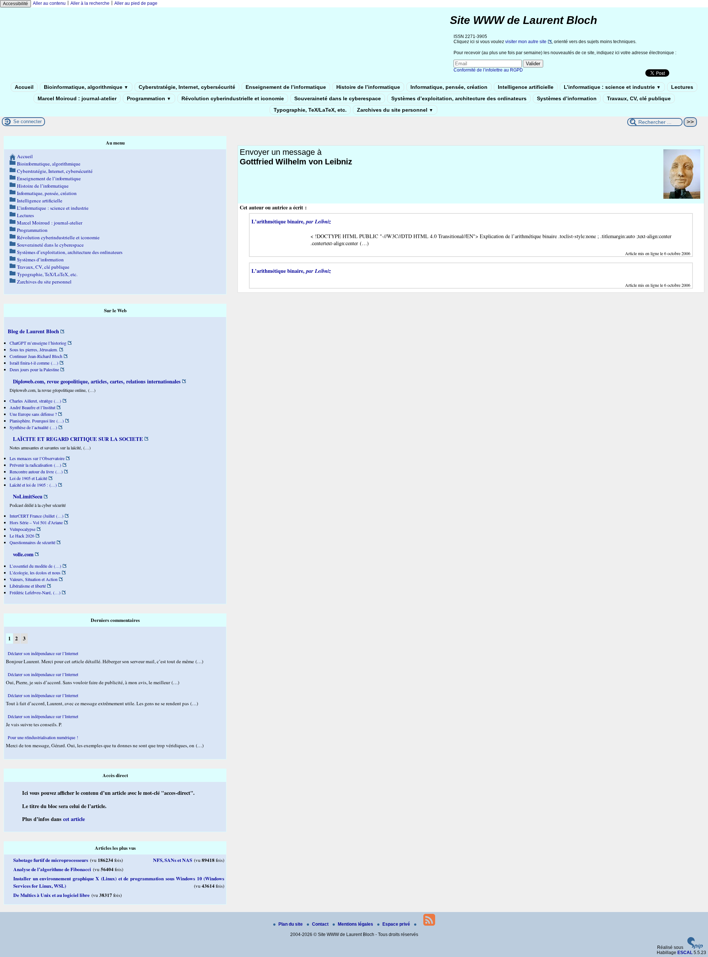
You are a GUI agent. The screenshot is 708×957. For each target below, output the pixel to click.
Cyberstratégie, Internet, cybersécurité (187, 87)
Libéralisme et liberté (28, 586)
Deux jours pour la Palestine (34, 369)
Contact (321, 924)
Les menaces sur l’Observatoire (37, 458)
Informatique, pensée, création (448, 87)
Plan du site (291, 924)
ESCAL (685, 952)
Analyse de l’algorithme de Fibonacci (52, 869)
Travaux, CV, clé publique (639, 98)
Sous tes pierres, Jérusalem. (34, 349)
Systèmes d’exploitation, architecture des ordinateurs (459, 98)
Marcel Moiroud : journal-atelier (77, 98)
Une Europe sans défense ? (33, 414)
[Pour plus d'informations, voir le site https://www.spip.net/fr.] (695, 947)
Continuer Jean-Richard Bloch (36, 356)
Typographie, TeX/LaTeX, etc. (310, 110)
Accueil (24, 87)
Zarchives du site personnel (395, 110)
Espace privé (396, 924)
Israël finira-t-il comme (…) (34, 363)
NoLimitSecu (26, 496)
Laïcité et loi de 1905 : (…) (33, 485)
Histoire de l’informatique (368, 87)
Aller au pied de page (135, 3)
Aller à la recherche (90, 3)
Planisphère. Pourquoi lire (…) (37, 421)
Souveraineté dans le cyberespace (337, 98)
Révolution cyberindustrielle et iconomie (232, 98)
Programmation (149, 98)
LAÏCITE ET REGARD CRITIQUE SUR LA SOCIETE (77, 439)
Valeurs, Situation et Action (34, 579)
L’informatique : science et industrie (612, 87)
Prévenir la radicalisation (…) (35, 465)
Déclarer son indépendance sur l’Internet (43, 653)
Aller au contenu (49, 3)
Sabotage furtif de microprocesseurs (50, 860)
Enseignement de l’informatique (286, 87)
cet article (74, 819)
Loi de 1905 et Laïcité (28, 478)
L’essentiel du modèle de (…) (35, 566)
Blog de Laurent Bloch (33, 331)
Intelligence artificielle (525, 87)
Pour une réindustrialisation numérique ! (43, 737)
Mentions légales (356, 924)
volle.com (22, 554)
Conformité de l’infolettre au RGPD (488, 70)
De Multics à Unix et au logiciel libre (51, 895)
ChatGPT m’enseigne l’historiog (38, 343)
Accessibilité (15, 3)
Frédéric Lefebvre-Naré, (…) (35, 592)
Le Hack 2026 (22, 536)
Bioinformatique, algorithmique (86, 87)
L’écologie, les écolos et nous (35, 572)
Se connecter (27, 121)
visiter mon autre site (525, 41)
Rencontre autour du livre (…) (36, 471)
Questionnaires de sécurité (32, 542)
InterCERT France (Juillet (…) (36, 516)
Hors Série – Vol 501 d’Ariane (36, 522)
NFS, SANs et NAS (172, 860)
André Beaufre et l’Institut (32, 407)
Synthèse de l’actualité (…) (33, 427)
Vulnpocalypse (22, 529)
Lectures (682, 87)
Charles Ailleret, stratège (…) (35, 401)
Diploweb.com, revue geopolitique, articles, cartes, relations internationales (96, 381)
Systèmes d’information (567, 98)
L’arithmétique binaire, (291, 221)
